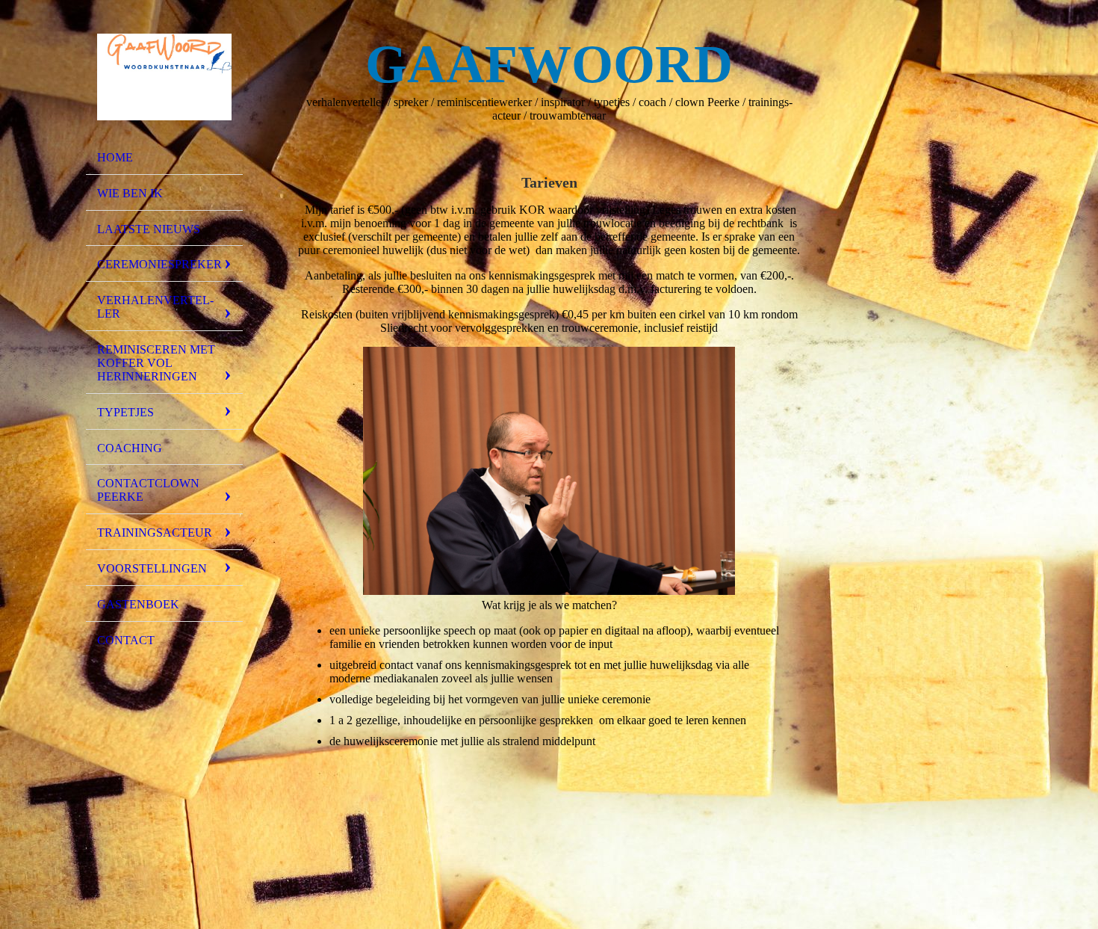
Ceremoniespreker (159, 264)
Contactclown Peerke (148, 490)
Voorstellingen (152, 568)
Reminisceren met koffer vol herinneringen (156, 363)
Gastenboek (138, 604)
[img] (164, 77)
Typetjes (125, 412)
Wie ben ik (130, 193)
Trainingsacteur (154, 532)
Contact (126, 640)
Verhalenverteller (155, 307)
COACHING (129, 448)
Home (115, 157)
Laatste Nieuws (148, 229)
